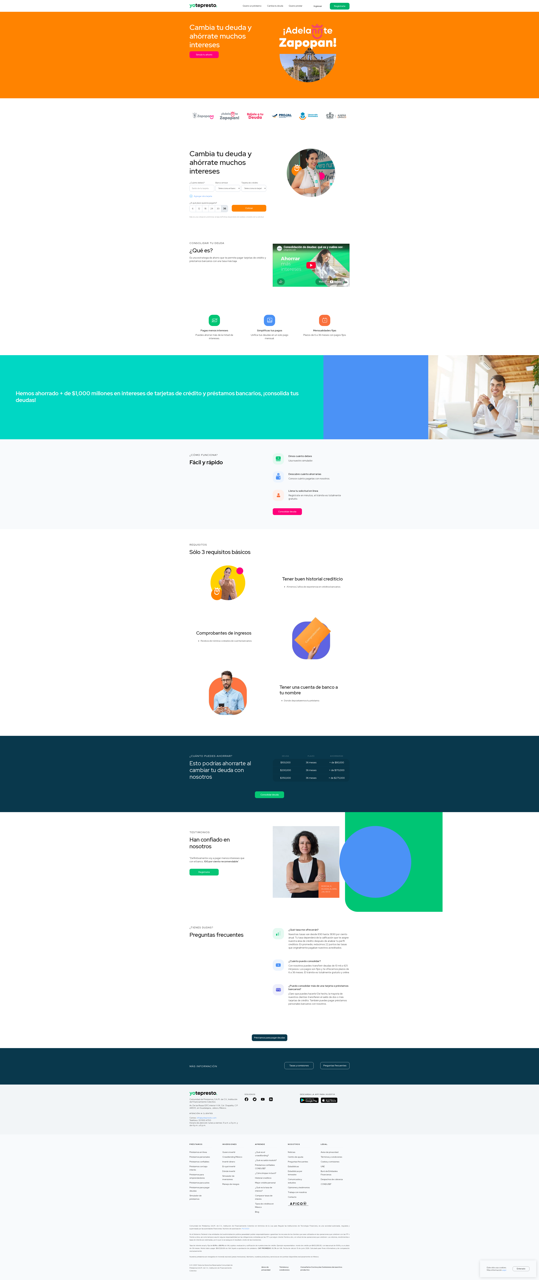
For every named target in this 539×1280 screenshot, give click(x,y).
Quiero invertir (228, 1152)
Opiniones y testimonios (299, 1187)
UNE (323, 1166)
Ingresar (318, 6)
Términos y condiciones (331, 1157)
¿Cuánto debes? (197, 182)
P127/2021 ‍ (245, 1229)
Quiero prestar (295, 5)
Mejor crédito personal (265, 1182)
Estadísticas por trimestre (295, 1173)
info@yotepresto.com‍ (206, 1118)
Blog (257, 1212)
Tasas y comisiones (299, 1065)
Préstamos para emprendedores (197, 1176)
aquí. (504, 1270)
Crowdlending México (232, 1157)
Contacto (292, 1197)
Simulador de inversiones (228, 1178)
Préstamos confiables (199, 1161)
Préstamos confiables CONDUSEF (265, 1167)
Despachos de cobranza (332, 1179)
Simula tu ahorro (204, 54)
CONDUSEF (326, 1184)
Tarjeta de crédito (249, 182)
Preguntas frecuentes (334, 1065)
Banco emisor (221, 182)
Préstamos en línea (198, 1152)
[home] (203, 4)
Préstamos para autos (199, 1182)
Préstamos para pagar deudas (269, 1037)
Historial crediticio (263, 1178)
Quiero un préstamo (252, 5)
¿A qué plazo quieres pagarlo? (203, 203)
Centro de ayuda (295, 1157)
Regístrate (339, 6)
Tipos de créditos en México (264, 1205)
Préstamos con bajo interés (198, 1168)
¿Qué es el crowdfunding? (262, 1154)
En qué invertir (228, 1166)
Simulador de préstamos (195, 1197)
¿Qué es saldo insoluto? (266, 1160)
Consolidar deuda (287, 511)
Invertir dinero (228, 1161)
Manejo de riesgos (230, 1184)
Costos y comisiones (330, 1161)
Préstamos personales (199, 1157)
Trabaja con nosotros (297, 1192)
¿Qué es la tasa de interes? (263, 1189)
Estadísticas (293, 1166)
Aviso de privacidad (329, 1152)
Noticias (291, 1152)
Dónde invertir (228, 1171)
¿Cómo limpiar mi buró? (265, 1173)
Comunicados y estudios (295, 1181)
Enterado (521, 1268)
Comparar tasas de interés (263, 1197)
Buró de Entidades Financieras (329, 1173)
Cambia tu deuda (275, 5)
